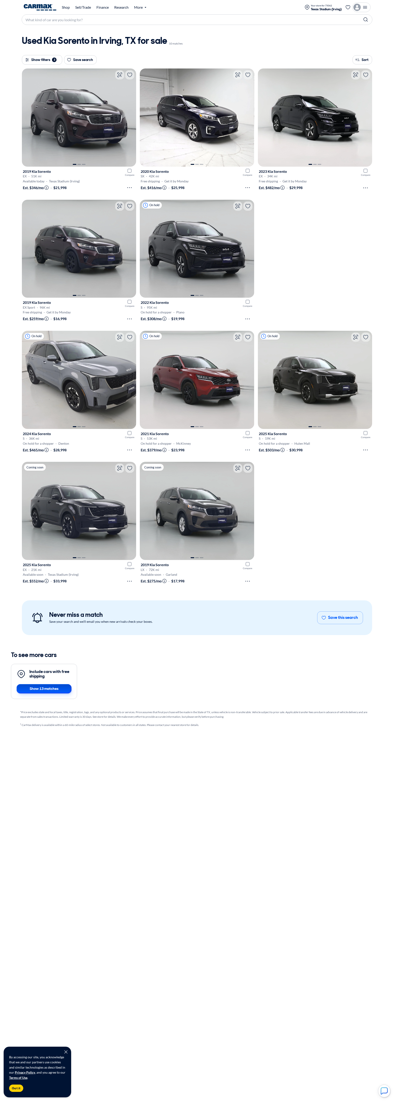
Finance (102, 7)
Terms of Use (18, 1078)
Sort (365, 59)
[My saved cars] (348, 7)
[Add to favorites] (129, 74)
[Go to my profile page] (361, 7)
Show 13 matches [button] (44, 688)
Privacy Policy (25, 1072)
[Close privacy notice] (65, 1051)
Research (121, 7)
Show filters (43, 59)
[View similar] (119, 74)
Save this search (343, 617)
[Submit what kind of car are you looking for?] (365, 20)
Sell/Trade (83, 7)
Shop (66, 7)
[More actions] (129, 187)
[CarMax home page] (40, 7)
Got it (16, 1088)
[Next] (130, 117)
